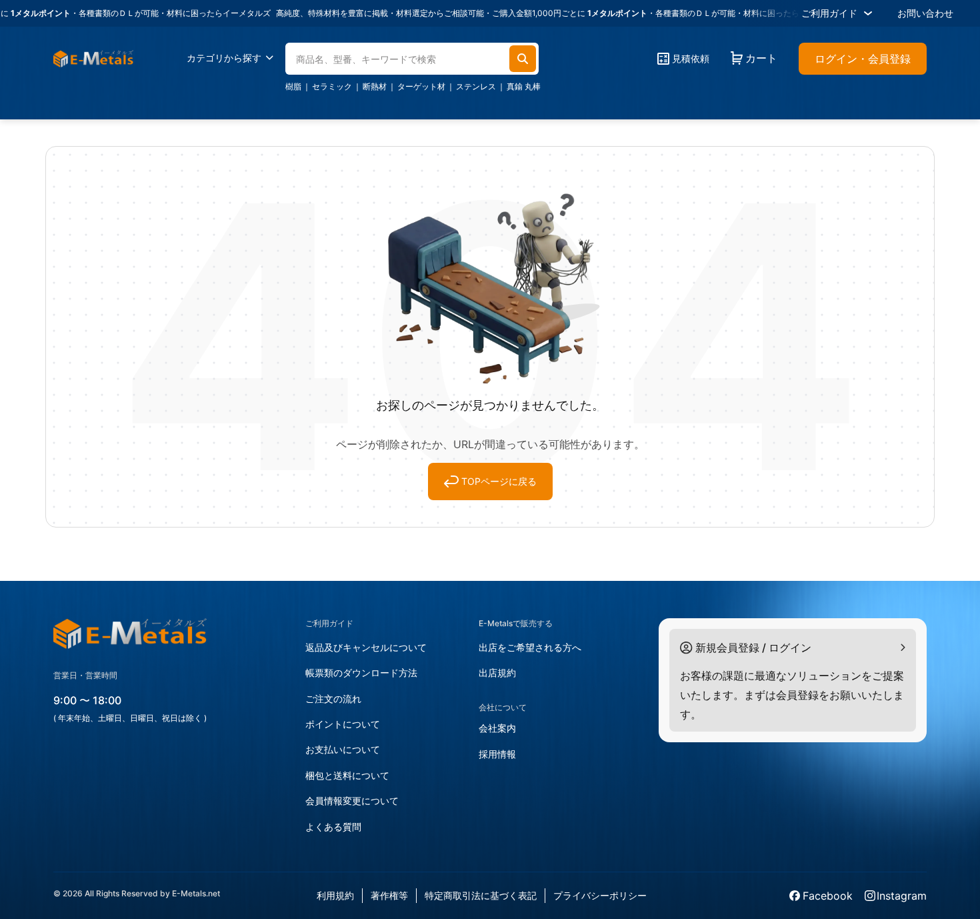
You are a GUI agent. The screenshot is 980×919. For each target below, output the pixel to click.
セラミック (332, 87)
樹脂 (293, 87)
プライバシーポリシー (600, 895)
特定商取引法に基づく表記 (481, 895)
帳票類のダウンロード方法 (361, 672)
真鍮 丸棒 (524, 87)
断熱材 (375, 87)
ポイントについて (342, 724)
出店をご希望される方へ (530, 647)
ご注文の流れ (333, 698)
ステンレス (476, 87)
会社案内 (497, 728)
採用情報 (497, 754)
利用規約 (335, 895)
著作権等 (389, 895)
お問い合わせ (925, 13)
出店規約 (497, 672)
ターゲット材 (421, 87)
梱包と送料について (347, 775)
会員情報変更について (352, 800)
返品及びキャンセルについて (366, 647)
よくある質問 (333, 826)
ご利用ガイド (829, 13)
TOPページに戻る (499, 481)
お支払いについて (342, 749)
